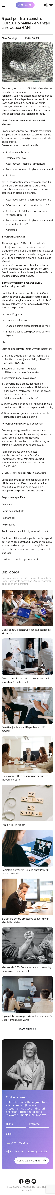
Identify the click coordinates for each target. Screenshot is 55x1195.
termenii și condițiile (37, 1151)
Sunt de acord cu (28, 1151)
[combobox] (12, 1143)
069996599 (25, 5)
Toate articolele (27, 1028)
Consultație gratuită (28, 1160)
